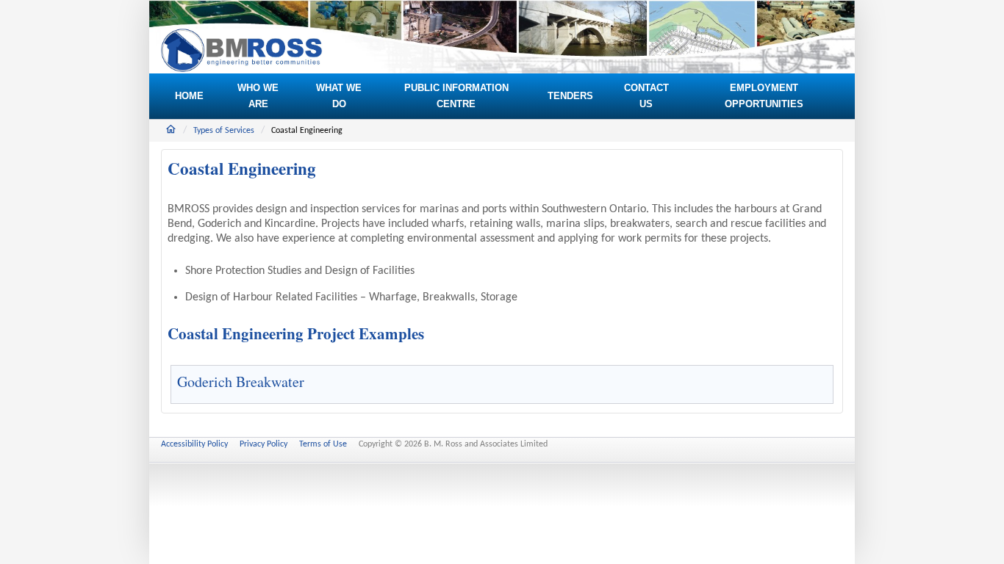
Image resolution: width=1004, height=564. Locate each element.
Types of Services (223, 130)
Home (170, 129)
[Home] (242, 50)
